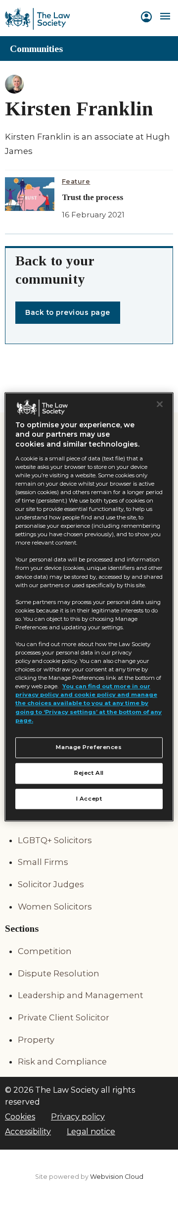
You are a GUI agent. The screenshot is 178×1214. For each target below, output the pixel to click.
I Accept (89, 798)
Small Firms (43, 862)
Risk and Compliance (62, 1061)
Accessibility (28, 1131)
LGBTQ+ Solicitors (55, 840)
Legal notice (91, 1131)
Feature (76, 181)
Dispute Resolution (58, 973)
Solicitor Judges (51, 884)
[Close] (160, 404)
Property (36, 1040)
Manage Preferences (89, 747)
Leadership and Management (80, 995)
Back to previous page (67, 312)
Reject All (89, 772)
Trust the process (92, 197)
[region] (89, 606)
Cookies (20, 1116)
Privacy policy (78, 1116)
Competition (45, 951)
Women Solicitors (55, 906)
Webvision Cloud (116, 1176)
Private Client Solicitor (63, 1017)
